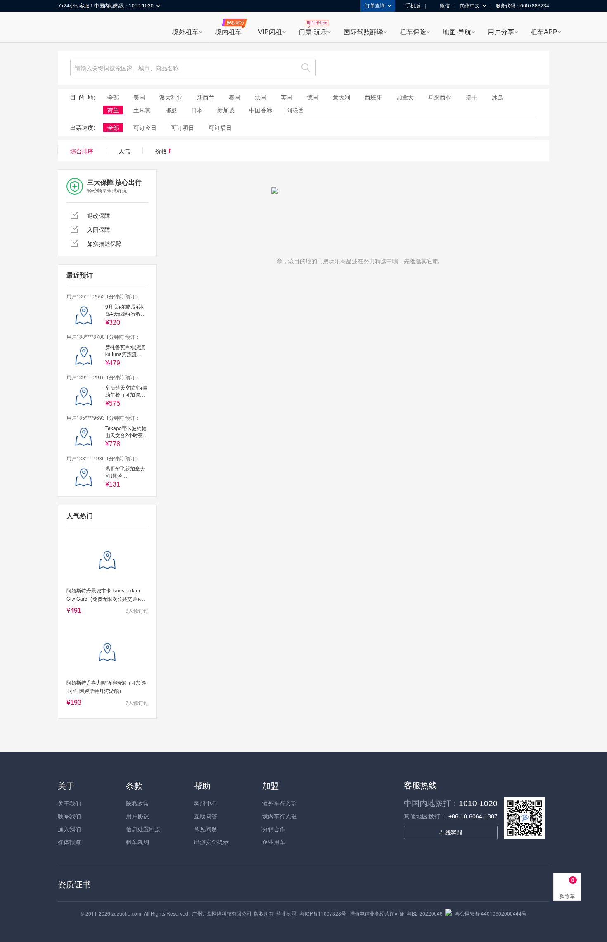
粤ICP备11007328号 (323, 913)
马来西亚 (439, 97)
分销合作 (273, 829)
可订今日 (144, 127)
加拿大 (405, 97)
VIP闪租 (270, 32)
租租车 (68, 28)
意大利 (341, 97)
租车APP (544, 32)
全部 (113, 97)
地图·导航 (457, 32)
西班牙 (373, 97)
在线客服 (450, 832)
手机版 (412, 6)
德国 (312, 97)
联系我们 (69, 816)
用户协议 (137, 816)
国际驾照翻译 (363, 32)
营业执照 (286, 913)
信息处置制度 (143, 829)
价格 (161, 151)
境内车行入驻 (279, 816)
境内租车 (228, 32)
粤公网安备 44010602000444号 (490, 913)
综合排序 (81, 151)
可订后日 (220, 127)
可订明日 (182, 127)
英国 (286, 97)
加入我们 (69, 829)
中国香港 (260, 110)
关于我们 (69, 803)
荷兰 (113, 110)
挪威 (171, 110)
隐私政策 (137, 803)
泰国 (234, 97)
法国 (260, 97)
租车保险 (413, 32)
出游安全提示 (211, 841)
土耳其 (142, 110)
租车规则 (137, 841)
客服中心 (205, 803)
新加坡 (226, 110)
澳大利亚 (171, 97)
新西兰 (205, 97)
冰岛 (497, 97)
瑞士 (471, 97)
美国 (139, 97)
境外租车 (185, 32)
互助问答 (205, 816)
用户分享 (501, 32)
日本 (197, 110)
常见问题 (205, 829)
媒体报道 (69, 841)
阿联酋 (295, 110)
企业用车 (273, 841)
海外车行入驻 (279, 803)
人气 (124, 151)
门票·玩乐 (313, 32)
